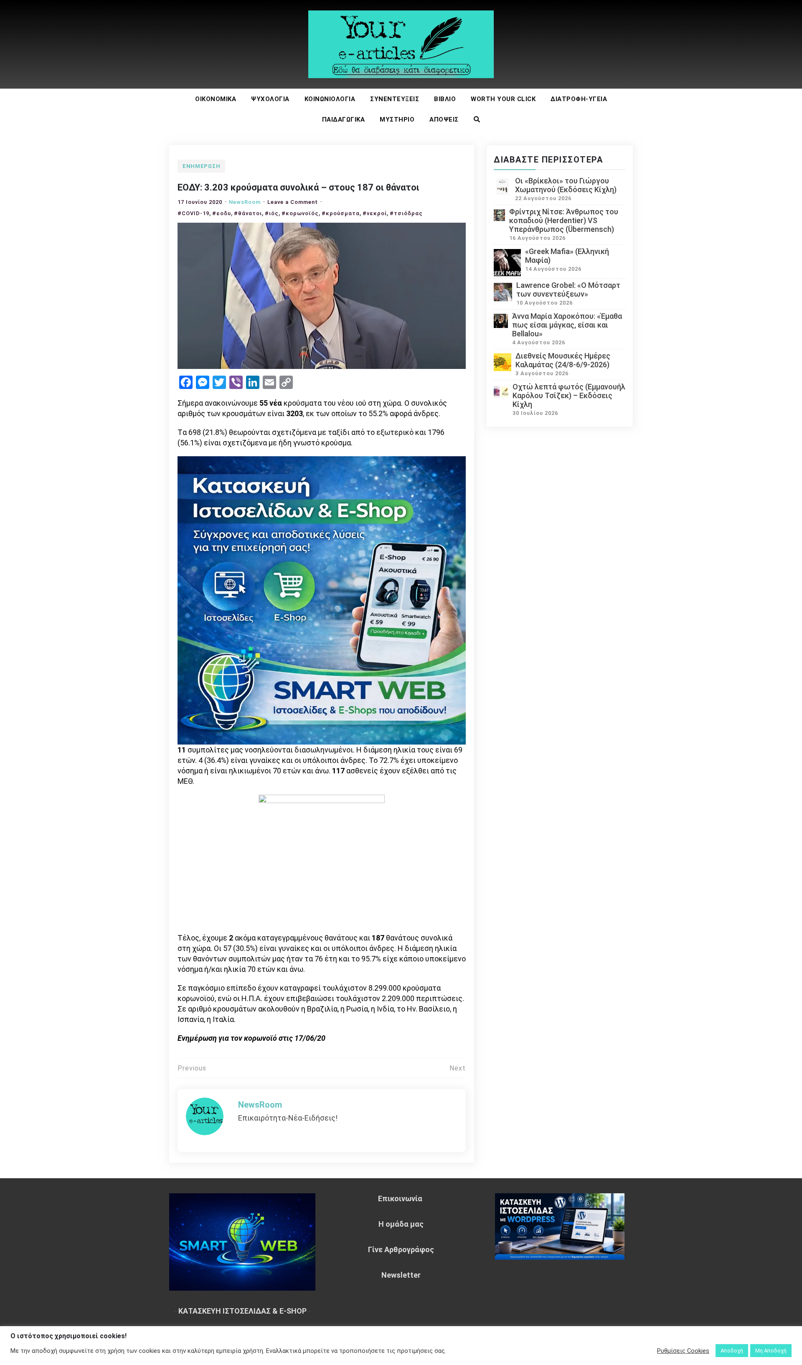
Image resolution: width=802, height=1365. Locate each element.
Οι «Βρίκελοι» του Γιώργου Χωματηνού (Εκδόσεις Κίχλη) (566, 185)
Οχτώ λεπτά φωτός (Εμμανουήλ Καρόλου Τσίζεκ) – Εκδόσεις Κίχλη (569, 395)
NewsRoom (245, 202)
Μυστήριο (397, 119)
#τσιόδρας (406, 213)
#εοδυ (221, 213)
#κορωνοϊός (300, 213)
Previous (192, 1068)
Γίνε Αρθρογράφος (401, 1249)
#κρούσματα (341, 213)
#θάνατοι (248, 213)
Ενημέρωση (201, 166)
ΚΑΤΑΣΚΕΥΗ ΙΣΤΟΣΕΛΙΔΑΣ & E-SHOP (242, 1311)
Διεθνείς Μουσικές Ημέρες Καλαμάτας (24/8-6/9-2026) (562, 360)
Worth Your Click (503, 99)
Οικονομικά (215, 99)
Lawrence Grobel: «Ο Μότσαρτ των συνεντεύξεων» (568, 289)
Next (457, 1068)
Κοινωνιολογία (330, 99)
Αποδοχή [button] (732, 1350)
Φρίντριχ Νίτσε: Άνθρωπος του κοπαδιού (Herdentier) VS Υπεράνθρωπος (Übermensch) (563, 220)
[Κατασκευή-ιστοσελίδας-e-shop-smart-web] (322, 599)
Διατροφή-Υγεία (579, 99)
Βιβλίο (445, 99)
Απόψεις (444, 119)
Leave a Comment (292, 202)
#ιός (272, 213)
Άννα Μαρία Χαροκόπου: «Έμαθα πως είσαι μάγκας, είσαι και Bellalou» (567, 325)
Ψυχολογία (270, 99)
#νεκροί (375, 213)
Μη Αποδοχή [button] (771, 1350)
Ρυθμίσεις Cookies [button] (683, 1351)
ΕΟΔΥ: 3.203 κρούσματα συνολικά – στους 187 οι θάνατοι (298, 187)
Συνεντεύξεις (394, 99)
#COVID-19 (193, 213)
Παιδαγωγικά (343, 119)
